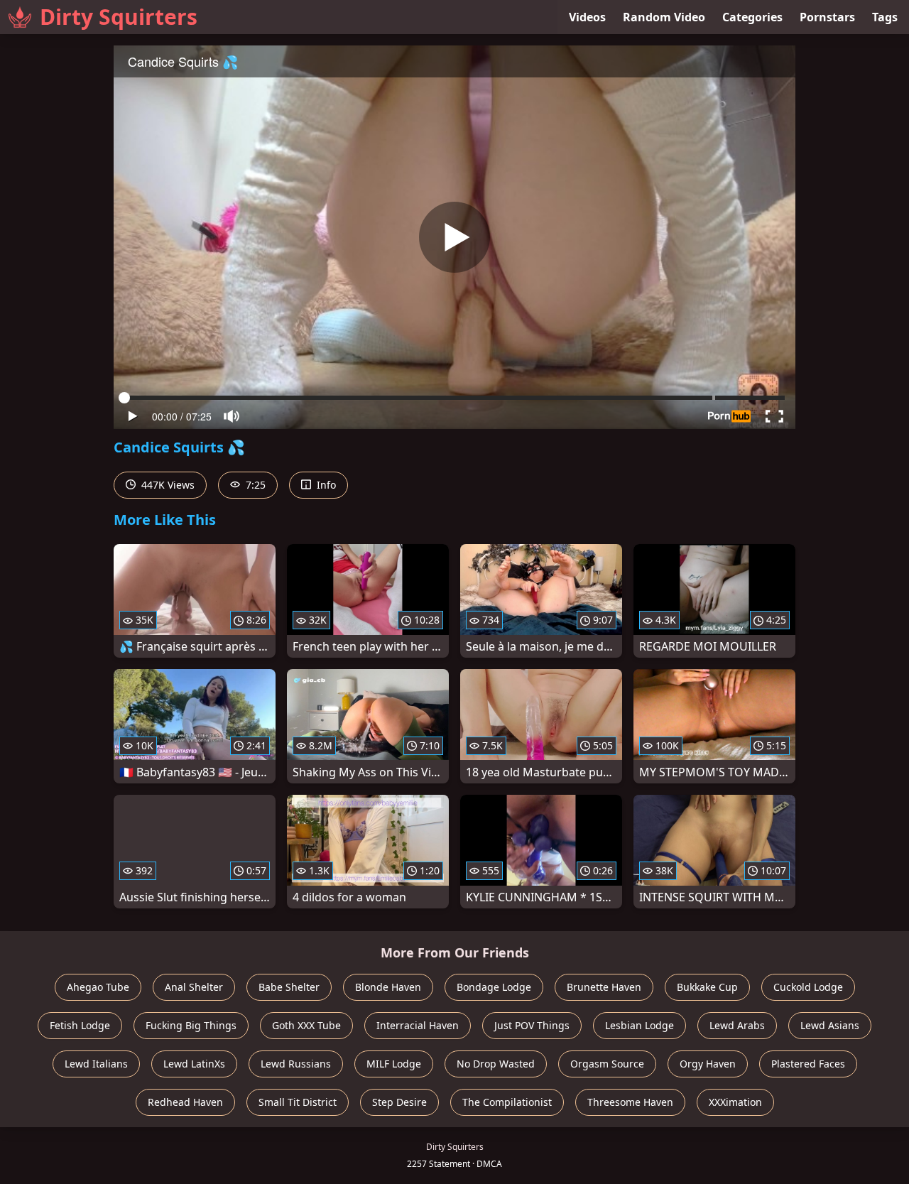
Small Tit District (297, 1102)
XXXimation (735, 1102)
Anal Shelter (194, 987)
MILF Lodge (393, 1063)
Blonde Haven (388, 987)
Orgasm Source (607, 1063)
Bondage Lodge (494, 987)
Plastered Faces (808, 1063)
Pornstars (827, 17)
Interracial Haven (417, 1025)
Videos (587, 17)
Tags (885, 17)
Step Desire (399, 1102)
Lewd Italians (96, 1063)
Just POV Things (532, 1025)
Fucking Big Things (191, 1025)
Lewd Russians (296, 1063)
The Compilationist (507, 1102)
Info (325, 484)
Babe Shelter (289, 987)
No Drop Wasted (496, 1063)
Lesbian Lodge (639, 1025)
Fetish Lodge (80, 1025)
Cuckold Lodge (808, 987)
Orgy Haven (708, 1063)
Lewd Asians (829, 1025)
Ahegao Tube (98, 987)
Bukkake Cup (707, 987)
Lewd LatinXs (194, 1063)
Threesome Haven (630, 1102)
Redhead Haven (185, 1102)
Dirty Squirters (118, 16)
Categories (752, 17)
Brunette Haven (604, 987)
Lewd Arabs (737, 1025)
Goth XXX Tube (306, 1025)
